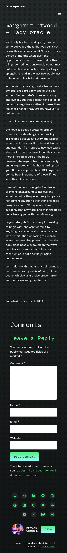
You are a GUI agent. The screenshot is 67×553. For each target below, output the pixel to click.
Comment (17, 363)
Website (15, 438)
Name (15, 405)
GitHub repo (48, 546)
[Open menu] (59, 14)
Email (14, 421)
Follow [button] (48, 529)
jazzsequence (15, 6)
